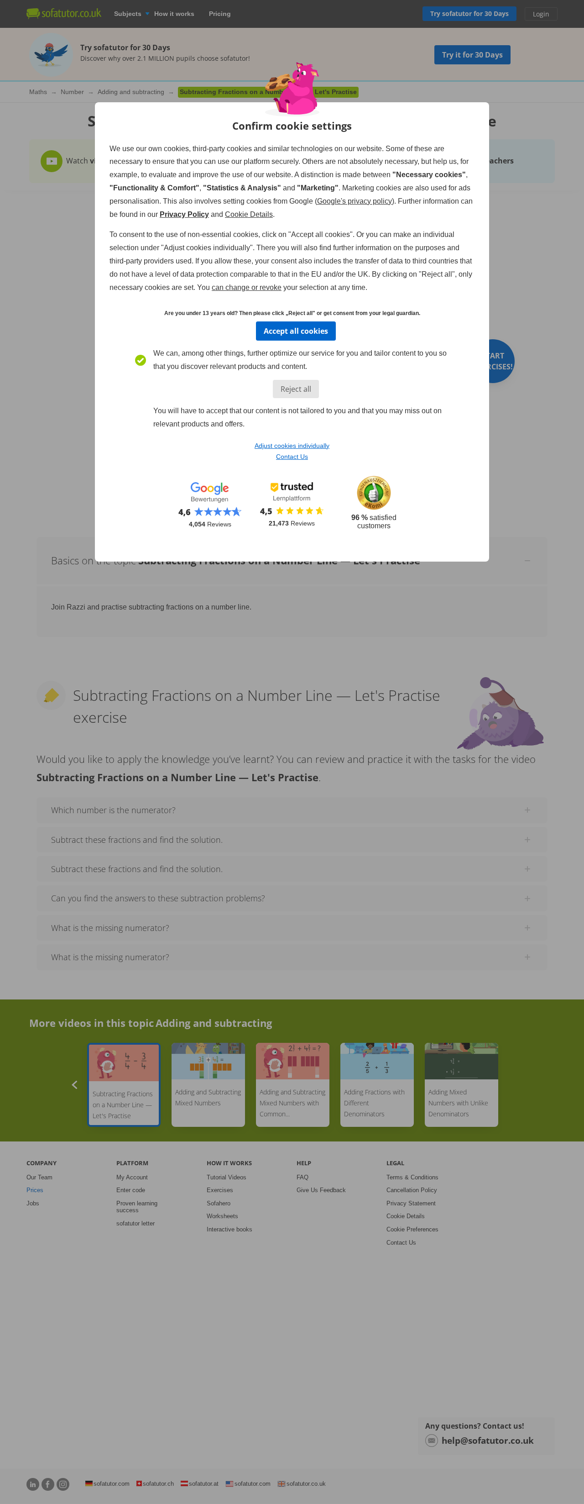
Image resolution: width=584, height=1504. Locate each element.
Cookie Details (249, 214)
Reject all (296, 389)
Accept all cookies (296, 331)
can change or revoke (247, 287)
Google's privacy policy (354, 201)
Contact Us (292, 456)
